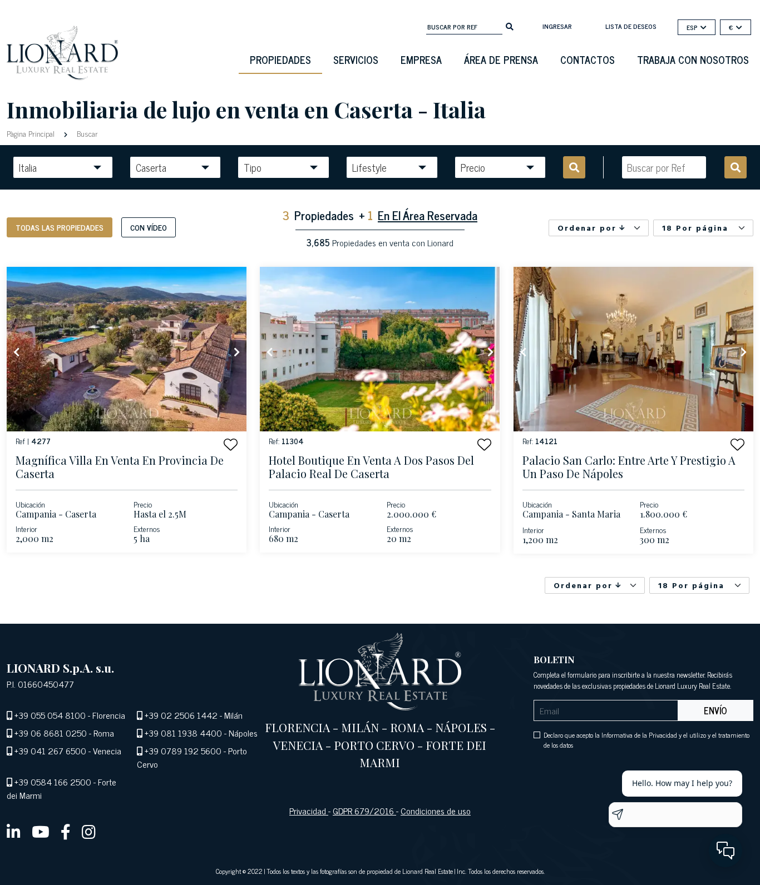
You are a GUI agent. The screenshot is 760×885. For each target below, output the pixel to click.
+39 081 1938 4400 (183, 732)
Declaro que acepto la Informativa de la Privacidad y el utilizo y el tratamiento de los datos (646, 740)
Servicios (355, 59)
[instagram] (89, 831)
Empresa (421, 59)
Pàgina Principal (32, 133)
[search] (509, 25)
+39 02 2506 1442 (181, 715)
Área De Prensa (501, 59)
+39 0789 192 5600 (183, 750)
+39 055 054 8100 (50, 715)
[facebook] (66, 831)
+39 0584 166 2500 (52, 781)
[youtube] (41, 831)
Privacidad (308, 810)
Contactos (587, 59)
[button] (231, 444)
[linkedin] (14, 831)
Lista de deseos (631, 26)
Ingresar (557, 26)
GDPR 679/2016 (364, 810)
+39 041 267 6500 (50, 750)
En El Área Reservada (427, 215)
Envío (715, 710)
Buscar (86, 133)
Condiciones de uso (436, 810)
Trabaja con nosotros (693, 59)
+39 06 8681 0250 (50, 732)
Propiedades (280, 59)
